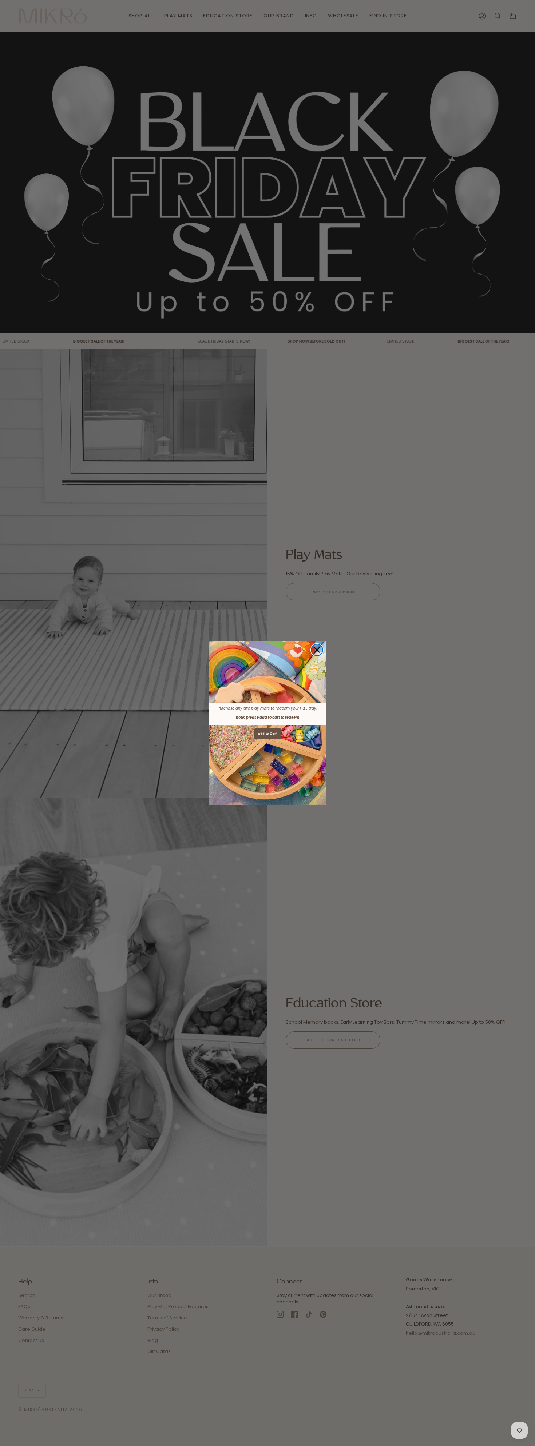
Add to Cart (267, 734)
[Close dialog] (317, 650)
